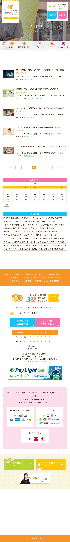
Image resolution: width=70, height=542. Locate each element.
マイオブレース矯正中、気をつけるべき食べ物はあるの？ (42, 108)
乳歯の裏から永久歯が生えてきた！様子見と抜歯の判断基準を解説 (30, 231)
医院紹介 (18, 274)
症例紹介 (39, 281)
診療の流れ (13, 277)
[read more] (30, 79)
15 (53, 194)
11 (38, 167)
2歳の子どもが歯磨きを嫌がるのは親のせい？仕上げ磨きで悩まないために (33, 225)
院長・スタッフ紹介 (34, 274)
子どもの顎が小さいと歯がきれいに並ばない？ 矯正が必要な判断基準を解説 (35, 238)
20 (50, 167)
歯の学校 (27, 281)
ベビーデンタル (52, 277)
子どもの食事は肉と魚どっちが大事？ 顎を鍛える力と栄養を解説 (30, 235)
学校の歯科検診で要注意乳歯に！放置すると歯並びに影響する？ (29, 228)
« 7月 (6, 205)
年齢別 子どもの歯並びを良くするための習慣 (37, 89)
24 (8, 199)
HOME (7, 274)
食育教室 (15, 281)
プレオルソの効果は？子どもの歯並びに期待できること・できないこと (32, 221)
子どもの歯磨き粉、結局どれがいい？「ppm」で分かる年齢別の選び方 (32, 218)
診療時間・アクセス (55, 274)
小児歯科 (26, 277)
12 (42, 167)
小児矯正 (37, 277)
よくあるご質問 (52, 281)
